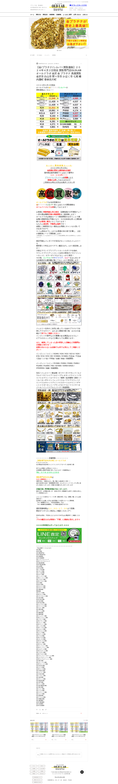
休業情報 (54, 55)
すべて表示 (86, 720)
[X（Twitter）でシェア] (39, 709)
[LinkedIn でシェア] (42, 709)
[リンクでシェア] (45, 709)
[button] (86, 55)
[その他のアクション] (81, 63)
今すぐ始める (39, 55)
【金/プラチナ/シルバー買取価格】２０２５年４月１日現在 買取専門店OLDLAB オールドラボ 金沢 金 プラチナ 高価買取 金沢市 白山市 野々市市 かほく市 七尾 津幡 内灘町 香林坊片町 (79, 735)
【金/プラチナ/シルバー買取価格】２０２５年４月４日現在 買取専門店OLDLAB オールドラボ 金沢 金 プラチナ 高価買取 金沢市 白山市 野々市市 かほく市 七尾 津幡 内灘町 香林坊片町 (39, 735)
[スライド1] (57, 50)
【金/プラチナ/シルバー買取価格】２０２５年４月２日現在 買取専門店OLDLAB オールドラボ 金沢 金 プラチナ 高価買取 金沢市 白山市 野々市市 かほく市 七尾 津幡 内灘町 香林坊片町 (59, 735)
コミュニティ (47, 55)
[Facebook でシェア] (36, 709)
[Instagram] (82, 772)
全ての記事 (32, 55)
